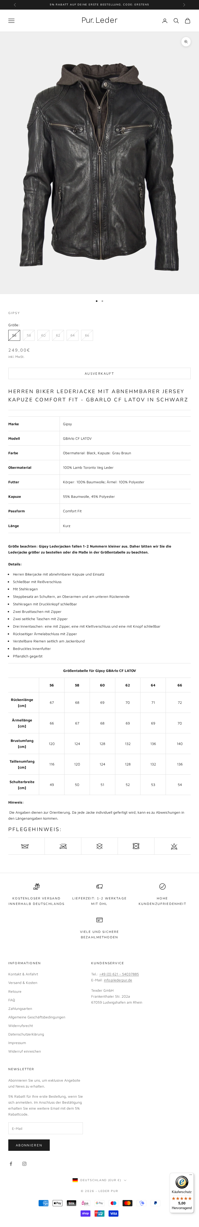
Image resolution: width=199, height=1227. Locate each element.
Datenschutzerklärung (26, 1034)
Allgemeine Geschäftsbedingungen (36, 1017)
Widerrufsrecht (20, 1025)
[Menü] (191, 1176)
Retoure (15, 991)
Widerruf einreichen (24, 1051)
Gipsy (14, 313)
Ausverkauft (99, 373)
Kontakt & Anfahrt (23, 974)
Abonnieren (29, 1145)
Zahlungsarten (20, 1008)
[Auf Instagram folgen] (24, 1163)
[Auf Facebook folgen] (10, 1163)
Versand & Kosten (22, 982)
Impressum (17, 1042)
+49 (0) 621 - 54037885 (119, 974)
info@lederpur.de (118, 980)
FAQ (11, 1000)
